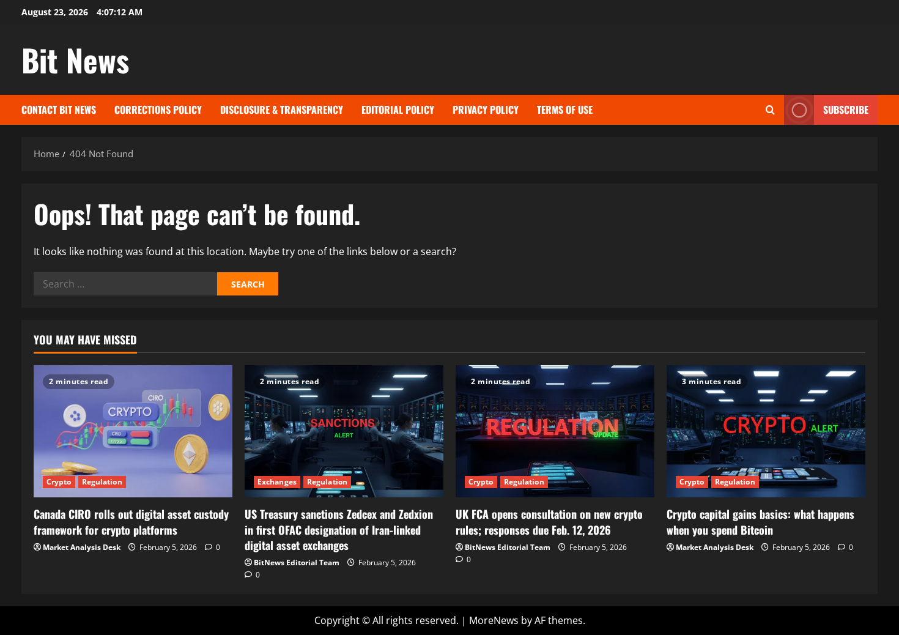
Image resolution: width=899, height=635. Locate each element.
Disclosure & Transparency (281, 109)
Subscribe (845, 109)
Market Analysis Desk (81, 547)
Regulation (102, 482)
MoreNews (494, 620)
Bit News (75, 59)
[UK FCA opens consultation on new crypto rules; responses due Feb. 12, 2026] (555, 431)
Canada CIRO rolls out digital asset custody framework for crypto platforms (131, 521)
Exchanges (277, 482)
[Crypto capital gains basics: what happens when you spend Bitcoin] (766, 431)
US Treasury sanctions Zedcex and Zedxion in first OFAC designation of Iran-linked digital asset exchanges (339, 529)
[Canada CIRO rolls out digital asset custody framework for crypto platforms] (133, 431)
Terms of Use (565, 109)
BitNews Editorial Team (296, 562)
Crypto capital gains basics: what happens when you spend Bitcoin (760, 521)
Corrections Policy (158, 109)
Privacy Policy (486, 109)
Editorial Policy (397, 109)
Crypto (59, 482)
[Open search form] (770, 110)
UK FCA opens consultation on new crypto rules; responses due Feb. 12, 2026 (549, 521)
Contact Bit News (58, 109)
